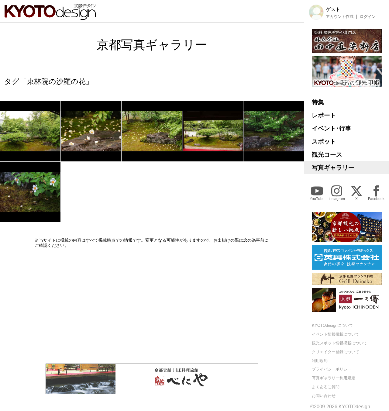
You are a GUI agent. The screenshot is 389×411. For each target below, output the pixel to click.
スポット (324, 141)
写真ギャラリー (333, 167)
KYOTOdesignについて (332, 325)
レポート (324, 115)
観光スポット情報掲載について (339, 343)
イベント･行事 (331, 128)
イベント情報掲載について (335, 334)
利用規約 (320, 360)
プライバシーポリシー (331, 369)
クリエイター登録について (335, 352)
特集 (318, 102)
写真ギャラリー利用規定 (333, 378)
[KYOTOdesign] (50, 16)
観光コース (327, 154)
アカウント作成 (339, 17)
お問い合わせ (324, 395)
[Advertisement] (152, 305)
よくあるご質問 (325, 387)
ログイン (368, 17)
